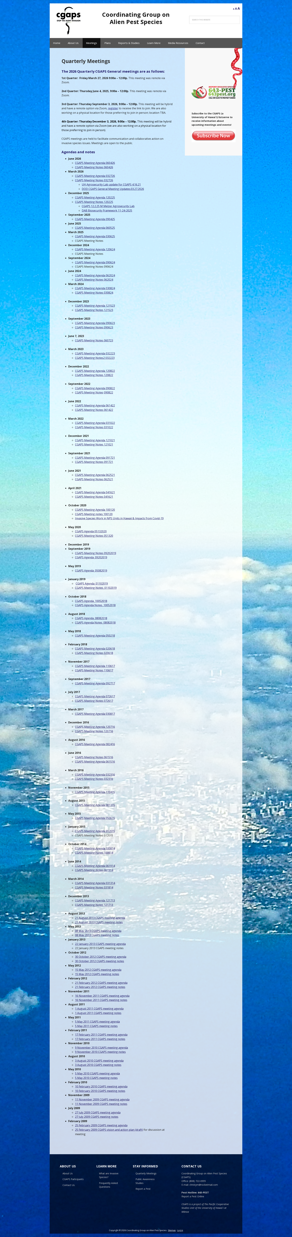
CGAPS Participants (73, 1179)
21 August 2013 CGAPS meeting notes (99, 922)
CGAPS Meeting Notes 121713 (94, 905)
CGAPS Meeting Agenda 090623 (95, 323)
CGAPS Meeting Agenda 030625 (95, 236)
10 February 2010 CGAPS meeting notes (100, 1091)
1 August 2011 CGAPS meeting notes (98, 1013)
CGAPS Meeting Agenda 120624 (95, 249)
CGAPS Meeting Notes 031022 (94, 427)
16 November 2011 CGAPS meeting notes (101, 1000)
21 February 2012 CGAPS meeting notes (100, 987)
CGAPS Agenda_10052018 (91, 601)
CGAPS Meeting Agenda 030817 (95, 714)
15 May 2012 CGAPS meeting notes (97, 974)
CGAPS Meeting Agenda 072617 (95, 696)
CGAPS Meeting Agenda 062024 (95, 275)
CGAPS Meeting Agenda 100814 (95, 848)
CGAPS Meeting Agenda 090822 (95, 388)
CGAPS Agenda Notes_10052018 (95, 605)
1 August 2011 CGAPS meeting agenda (99, 1008)
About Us (68, 1173)
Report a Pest (143, 1188)
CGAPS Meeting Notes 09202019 (95, 553)
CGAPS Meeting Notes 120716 (94, 731)
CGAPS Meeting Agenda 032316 (95, 774)
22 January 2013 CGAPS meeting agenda (100, 944)
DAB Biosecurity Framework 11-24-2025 (107, 210)
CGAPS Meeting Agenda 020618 (95, 648)
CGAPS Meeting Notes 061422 (94, 410)
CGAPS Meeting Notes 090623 (94, 327)
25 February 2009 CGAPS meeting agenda (101, 1125)
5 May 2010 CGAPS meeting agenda (97, 1073)
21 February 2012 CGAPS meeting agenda (101, 983)
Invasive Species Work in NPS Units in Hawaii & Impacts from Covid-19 (119, 518)
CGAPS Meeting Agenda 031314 (95, 883)
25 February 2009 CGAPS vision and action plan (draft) (109, 1130)
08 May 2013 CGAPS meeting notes (97, 935)
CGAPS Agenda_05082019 (91, 570)
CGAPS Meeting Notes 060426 (94, 167)
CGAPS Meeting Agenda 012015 (95, 831)
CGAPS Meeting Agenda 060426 (95, 163)
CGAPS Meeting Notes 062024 (94, 279)
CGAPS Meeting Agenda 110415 (95, 792)
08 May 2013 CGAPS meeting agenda (98, 931)
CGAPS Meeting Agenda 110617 (95, 666)
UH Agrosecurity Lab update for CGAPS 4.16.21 (111, 184)
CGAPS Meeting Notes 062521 (94, 479)
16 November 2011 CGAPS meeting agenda (102, 996)
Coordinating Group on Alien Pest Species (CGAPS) (69, 20)
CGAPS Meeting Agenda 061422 (95, 405)
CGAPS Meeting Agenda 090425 (95, 219)
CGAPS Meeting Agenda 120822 (95, 371)
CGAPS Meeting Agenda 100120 (95, 510)
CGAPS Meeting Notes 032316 (94, 779)
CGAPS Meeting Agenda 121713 (95, 900)
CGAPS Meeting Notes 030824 (94, 292)
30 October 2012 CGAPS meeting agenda (100, 957)
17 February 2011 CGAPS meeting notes (100, 1039)
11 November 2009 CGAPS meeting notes (101, 1104)
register (113, 108)
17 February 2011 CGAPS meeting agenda (101, 1034)
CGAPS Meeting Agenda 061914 (95, 866)
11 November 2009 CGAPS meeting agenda (102, 1099)
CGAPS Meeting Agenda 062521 (95, 475)
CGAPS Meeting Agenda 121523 (95, 305)
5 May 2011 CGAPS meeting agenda (97, 1021)
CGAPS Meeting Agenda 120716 (95, 727)
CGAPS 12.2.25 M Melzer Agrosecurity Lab (108, 206)
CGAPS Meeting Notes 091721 (94, 462)
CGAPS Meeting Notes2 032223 (95, 358)
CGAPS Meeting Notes (89, 392)
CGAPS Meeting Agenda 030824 (95, 288)
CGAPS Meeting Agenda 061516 (95, 761)
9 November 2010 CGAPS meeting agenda (101, 1047)
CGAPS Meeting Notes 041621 (94, 497)
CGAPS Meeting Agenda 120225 (95, 197)
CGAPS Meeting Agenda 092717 (95, 683)
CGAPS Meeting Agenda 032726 (95, 176)
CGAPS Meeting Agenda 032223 (95, 353)
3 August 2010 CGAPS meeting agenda (99, 1060)
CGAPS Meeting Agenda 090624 (95, 262)
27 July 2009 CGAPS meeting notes (96, 1117)
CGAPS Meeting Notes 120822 (94, 375)
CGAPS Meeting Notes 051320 (94, 536)
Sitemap (172, 1230)
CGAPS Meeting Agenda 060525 (95, 228)
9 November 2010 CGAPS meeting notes (100, 1052)
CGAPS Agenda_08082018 (91, 618)
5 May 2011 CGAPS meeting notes (96, 1026)
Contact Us (69, 1185)
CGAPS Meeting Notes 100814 (94, 853)
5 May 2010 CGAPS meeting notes (96, 1078)
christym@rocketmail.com (203, 1184)
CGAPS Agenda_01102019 (92, 583)
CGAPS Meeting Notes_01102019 (96, 588)
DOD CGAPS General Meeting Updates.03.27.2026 (113, 189)
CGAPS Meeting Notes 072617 (94, 701)
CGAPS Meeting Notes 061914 (94, 870)
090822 (108, 392)
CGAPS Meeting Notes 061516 (94, 757)
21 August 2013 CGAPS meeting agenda (100, 918)
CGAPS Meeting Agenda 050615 (95, 818)
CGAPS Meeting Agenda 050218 (95, 635)
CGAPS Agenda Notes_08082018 (95, 622)
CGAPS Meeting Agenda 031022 (95, 423)
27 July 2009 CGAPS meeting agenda (97, 1112)
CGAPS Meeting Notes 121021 (94, 444)
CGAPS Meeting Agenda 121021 (95, 440)
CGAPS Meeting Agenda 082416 (95, 744)
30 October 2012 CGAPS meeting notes (99, 961)
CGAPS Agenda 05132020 (91, 531)
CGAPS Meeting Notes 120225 (94, 202)
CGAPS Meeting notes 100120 (94, 514)
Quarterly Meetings (146, 1173)
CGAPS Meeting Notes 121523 (94, 310)
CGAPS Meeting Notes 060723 (94, 340)
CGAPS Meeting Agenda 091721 (95, 458)
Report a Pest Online (192, 1196)
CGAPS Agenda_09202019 (91, 557)
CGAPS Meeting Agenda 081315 (95, 805)
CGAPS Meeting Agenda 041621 (95, 492)
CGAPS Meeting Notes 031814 (94, 887)
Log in (180, 1230)
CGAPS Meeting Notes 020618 (94, 653)
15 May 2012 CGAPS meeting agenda (98, 970)
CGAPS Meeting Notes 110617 (94, 670)
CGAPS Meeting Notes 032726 (94, 180)
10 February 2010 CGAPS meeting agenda (101, 1086)
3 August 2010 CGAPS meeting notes (98, 1065)
